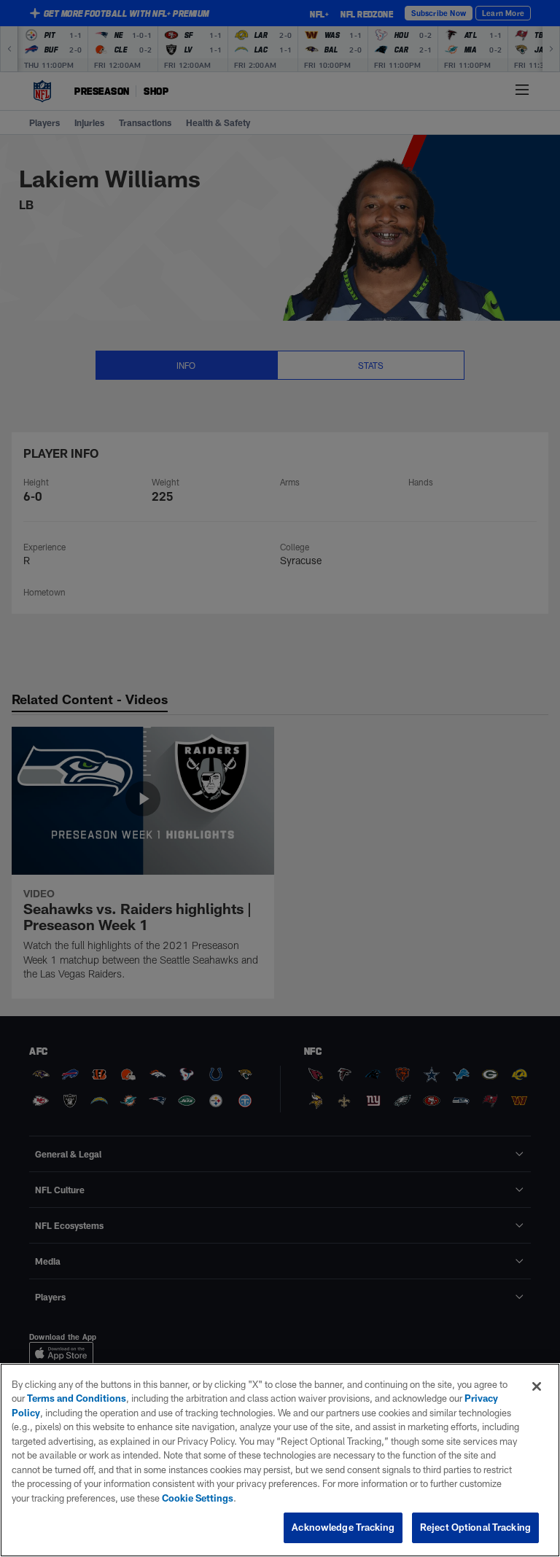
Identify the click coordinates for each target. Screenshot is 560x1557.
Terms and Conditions (76, 1398)
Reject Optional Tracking (475, 1527)
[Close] (537, 1386)
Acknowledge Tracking (343, 1527)
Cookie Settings (197, 1498)
